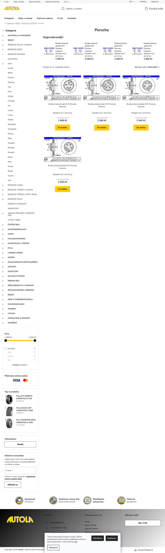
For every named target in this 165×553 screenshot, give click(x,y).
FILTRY (11, 234)
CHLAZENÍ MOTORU (17, 238)
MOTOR (11, 257)
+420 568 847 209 (58, 528)
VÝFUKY (11, 313)
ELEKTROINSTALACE (17, 229)
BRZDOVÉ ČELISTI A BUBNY (20, 45)
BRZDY (11, 40)
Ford (10, 91)
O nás (6, 2)
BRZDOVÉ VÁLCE (15, 199)
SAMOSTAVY (13, 208)
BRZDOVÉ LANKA (15, 185)
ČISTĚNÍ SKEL (14, 224)
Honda (10, 96)
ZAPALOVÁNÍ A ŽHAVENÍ (19, 318)
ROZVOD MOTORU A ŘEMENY (21, 290)
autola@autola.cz (57, 522)
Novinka (21, 356)
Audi (10, 63)
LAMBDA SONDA (15, 253)
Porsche (11, 147)
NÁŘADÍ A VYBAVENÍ (17, 204)
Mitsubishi (12, 129)
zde (75, 542)
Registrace (154, 2)
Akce (21, 352)
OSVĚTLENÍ (13, 271)
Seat (10, 161)
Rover (10, 157)
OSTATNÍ (12, 266)
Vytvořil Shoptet (144, 550)
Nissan (10, 133)
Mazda (10, 119)
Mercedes (12, 124)
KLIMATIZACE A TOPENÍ (18, 243)
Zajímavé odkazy (34, 2)
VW (9, 180)
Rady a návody (19, 2)
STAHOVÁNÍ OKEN (16, 304)
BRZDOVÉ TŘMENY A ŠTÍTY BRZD (22, 194)
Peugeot (11, 143)
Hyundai (11, 101)
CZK (131, 2)
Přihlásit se (13, 485)
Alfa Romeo (13, 59)
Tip (21, 360)
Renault (11, 152)
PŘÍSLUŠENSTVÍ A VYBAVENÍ (21, 285)
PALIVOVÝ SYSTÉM (16, 276)
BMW (10, 73)
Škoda (10, 171)
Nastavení (53, 547)
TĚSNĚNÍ (12, 309)
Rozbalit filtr (19, 365)
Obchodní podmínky (52, 2)
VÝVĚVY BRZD (14, 220)
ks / (142, 523)
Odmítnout (97, 538)
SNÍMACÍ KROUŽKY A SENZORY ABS (21, 214)
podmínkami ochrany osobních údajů (20, 477)
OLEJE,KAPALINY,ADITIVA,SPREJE (23, 262)
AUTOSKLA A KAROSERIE (19, 35)
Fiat (9, 87)
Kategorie (11, 30)
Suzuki (10, 166)
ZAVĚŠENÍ (12, 323)
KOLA (10, 248)
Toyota (10, 175)
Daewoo (11, 82)
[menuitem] (9, 18)
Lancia (10, 110)
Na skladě (21, 348)
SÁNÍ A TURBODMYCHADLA (20, 299)
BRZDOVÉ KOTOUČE (16, 54)
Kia (9, 105)
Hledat (20, 444)
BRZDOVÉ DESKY (15, 49)
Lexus (10, 115)
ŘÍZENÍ (11, 295)
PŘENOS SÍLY (13, 281)
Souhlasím (111, 538)
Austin (10, 68)
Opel (10, 138)
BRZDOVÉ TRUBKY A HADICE (20, 190)
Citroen (11, 77)
